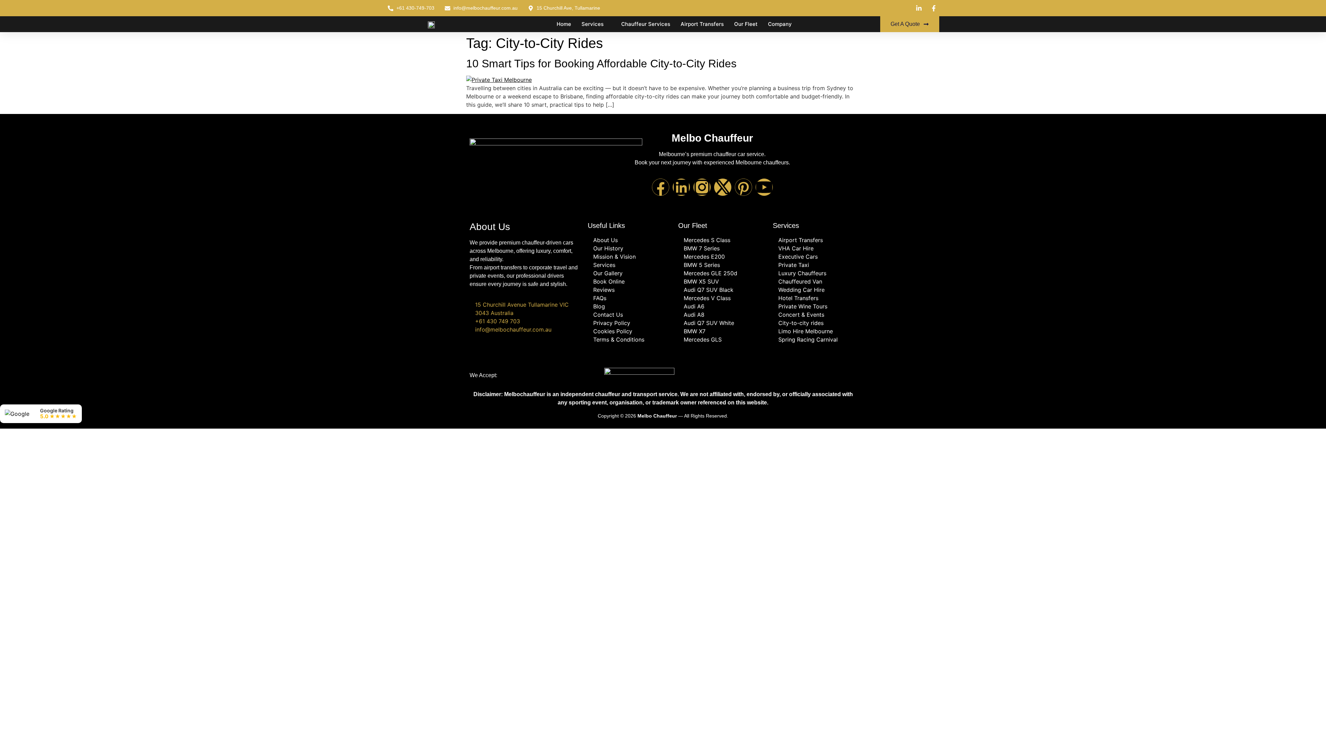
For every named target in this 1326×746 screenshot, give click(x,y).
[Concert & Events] (814, 314)
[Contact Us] (629, 314)
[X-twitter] (722, 187)
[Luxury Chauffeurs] (814, 273)
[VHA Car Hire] (814, 248)
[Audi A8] (722, 314)
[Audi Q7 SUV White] (722, 323)
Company (780, 24)
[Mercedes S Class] (722, 240)
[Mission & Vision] (629, 256)
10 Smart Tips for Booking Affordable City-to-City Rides (601, 63)
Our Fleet (746, 24)
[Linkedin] (681, 187)
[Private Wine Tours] (814, 306)
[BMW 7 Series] (722, 248)
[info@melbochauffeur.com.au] (525, 329)
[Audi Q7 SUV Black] (722, 290)
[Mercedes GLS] (722, 339)
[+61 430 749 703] (525, 321)
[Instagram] (702, 187)
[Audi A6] (722, 306)
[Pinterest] (743, 187)
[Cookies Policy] (629, 331)
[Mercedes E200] (722, 256)
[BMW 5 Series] (722, 265)
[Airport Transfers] (814, 240)
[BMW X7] (722, 331)
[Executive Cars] (814, 256)
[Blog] (629, 306)
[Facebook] (660, 187)
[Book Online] (629, 281)
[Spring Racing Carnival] (814, 339)
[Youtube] (764, 187)
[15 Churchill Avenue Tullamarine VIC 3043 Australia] (525, 308)
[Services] (629, 265)
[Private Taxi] (814, 265)
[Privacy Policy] (629, 323)
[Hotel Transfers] (814, 298)
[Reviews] (629, 290)
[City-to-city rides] (814, 323)
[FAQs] (629, 298)
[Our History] (629, 248)
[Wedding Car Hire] (814, 290)
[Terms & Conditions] (629, 339)
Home (564, 24)
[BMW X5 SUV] (722, 281)
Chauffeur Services (645, 24)
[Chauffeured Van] (814, 281)
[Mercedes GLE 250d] (722, 273)
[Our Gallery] (629, 273)
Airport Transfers (702, 24)
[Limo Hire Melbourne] (814, 331)
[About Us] (629, 240)
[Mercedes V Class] (722, 298)
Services (593, 24)
